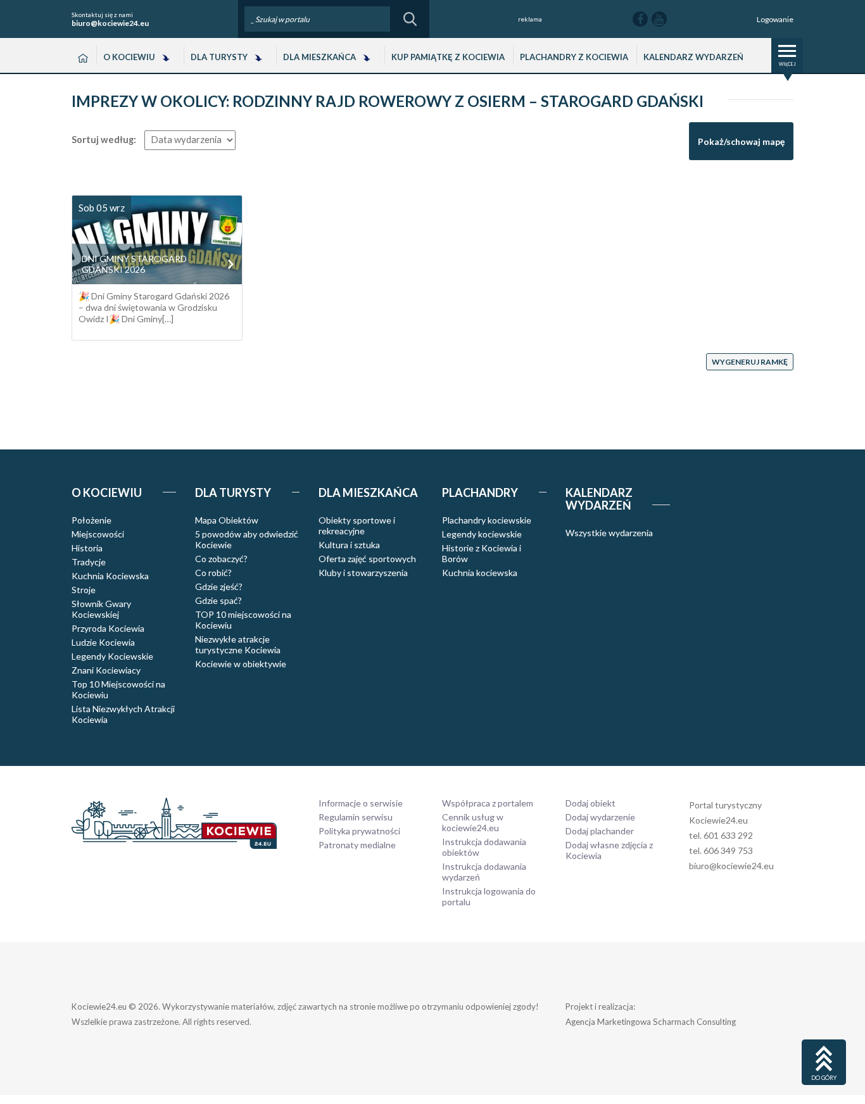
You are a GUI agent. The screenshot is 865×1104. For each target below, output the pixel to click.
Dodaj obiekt (590, 803)
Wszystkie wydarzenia (609, 532)
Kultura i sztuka (349, 544)
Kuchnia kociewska (479, 572)
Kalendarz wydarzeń (693, 57)
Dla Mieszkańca (319, 57)
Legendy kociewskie (482, 534)
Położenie (91, 520)
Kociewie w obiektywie (240, 663)
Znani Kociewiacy (106, 670)
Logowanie (775, 19)
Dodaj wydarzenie (600, 817)
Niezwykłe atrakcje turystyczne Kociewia (238, 644)
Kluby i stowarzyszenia (363, 572)
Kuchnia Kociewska (110, 575)
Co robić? (213, 572)
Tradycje (89, 561)
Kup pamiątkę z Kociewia (448, 57)
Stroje (84, 589)
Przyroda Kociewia (108, 628)
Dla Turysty (219, 57)
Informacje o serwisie (361, 803)
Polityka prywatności (359, 830)
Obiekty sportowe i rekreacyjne (357, 525)
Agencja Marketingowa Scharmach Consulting (650, 1022)
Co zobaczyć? (221, 558)
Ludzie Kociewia (103, 642)
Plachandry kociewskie (486, 520)
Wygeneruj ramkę (750, 362)
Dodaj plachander (599, 830)
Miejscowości (98, 534)
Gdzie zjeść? (219, 586)
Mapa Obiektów (226, 520)
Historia (87, 548)
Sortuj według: (104, 139)
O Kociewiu (129, 57)
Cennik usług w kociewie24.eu (472, 822)
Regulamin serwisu (356, 817)
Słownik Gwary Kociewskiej (101, 609)
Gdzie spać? (218, 600)
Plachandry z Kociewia (574, 57)
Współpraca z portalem (487, 803)
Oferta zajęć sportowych (367, 558)
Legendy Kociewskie (112, 656)
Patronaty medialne (357, 844)
